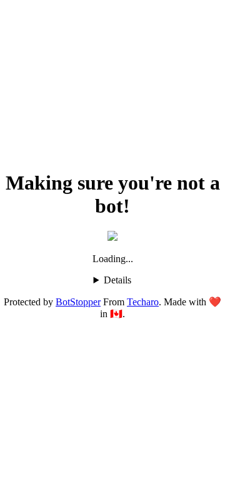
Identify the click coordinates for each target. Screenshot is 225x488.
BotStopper (78, 302)
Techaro (143, 302)
